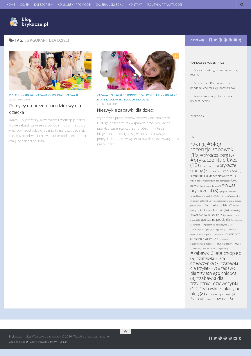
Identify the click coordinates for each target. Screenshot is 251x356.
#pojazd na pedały (215, 219)
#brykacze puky (208, 166)
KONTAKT (135, 5)
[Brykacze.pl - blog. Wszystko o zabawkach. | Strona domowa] (37, 21)
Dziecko (14, 95)
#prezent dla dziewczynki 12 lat (219, 224)
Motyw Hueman (58, 341)
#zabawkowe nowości (211, 298)
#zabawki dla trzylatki (214, 265)
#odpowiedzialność (213, 210)
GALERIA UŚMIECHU (109, 5)
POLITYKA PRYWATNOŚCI (164, 5)
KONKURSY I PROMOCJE (74, 5)
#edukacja (232, 171)
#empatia (199, 176)
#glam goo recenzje (219, 180)
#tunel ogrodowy (225, 244)
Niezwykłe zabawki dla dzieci (125, 110)
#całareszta (215, 171)
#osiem (233, 210)
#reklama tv (221, 234)
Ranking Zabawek (109, 99)
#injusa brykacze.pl (213, 187)
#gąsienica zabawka (210, 186)
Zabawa (28, 95)
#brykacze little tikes (214, 162)
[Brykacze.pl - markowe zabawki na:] (210, 40)
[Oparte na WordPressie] (27, 342)
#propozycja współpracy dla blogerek (207, 229)
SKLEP (24, 5)
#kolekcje (198, 205)
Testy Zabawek (164, 95)
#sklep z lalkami (205, 239)
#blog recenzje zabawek (211, 149)
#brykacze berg (217, 155)
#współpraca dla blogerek (215, 248)
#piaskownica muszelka (206, 215)
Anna (197, 83)
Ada (196, 70)
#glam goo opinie (199, 180)
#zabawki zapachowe (220, 294)
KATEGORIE (42, 5)
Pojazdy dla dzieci (137, 99)
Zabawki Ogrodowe (50, 95)
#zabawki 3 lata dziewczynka (207, 260)
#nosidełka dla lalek (218, 205)
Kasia (197, 96)
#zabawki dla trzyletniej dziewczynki (214, 283)
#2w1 (198, 144)
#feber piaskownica (222, 176)
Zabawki (72, 95)
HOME (10, 5)
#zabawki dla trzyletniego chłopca (213, 273)
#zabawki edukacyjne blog (215, 290)
